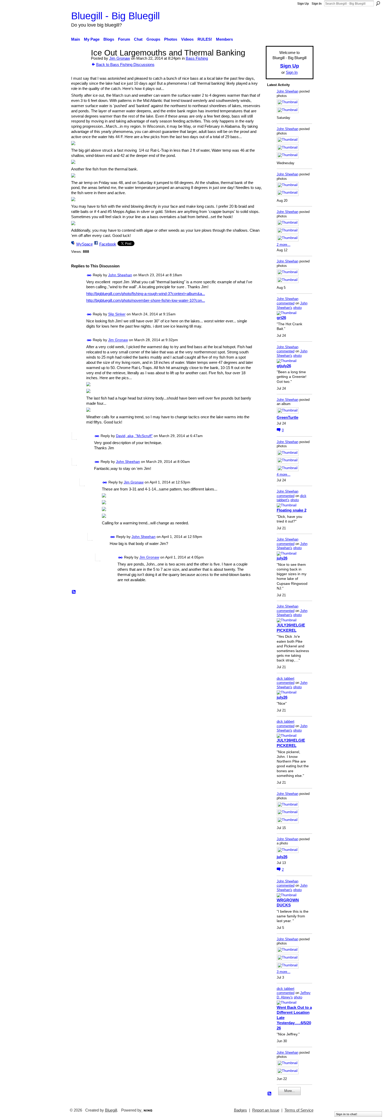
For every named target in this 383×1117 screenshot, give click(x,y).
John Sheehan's (292, 305)
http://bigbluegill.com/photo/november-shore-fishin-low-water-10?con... (145, 300)
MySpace (84, 244)
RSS (74, 592)
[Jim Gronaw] (79, 62)
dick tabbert (285, 678)
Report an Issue (265, 1110)
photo (297, 308)
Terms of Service (299, 1110)
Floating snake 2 (291, 510)
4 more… (284, 474)
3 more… (284, 972)
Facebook (107, 244)
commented (285, 303)
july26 (282, 558)
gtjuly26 (284, 366)
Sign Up (303, 3)
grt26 (281, 317)
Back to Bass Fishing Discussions (125, 64)
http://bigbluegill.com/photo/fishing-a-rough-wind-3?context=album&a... (145, 293)
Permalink (89, 275)
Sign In (317, 3)
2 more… (284, 245)
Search (378, 3)
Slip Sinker (117, 314)
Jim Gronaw (119, 58)
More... (289, 1091)
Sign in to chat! (346, 1114)
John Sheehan (120, 275)
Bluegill (111, 1110)
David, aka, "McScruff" (134, 436)
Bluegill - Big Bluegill (115, 15)
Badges (240, 1110)
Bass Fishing (197, 58)
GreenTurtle (287, 417)
